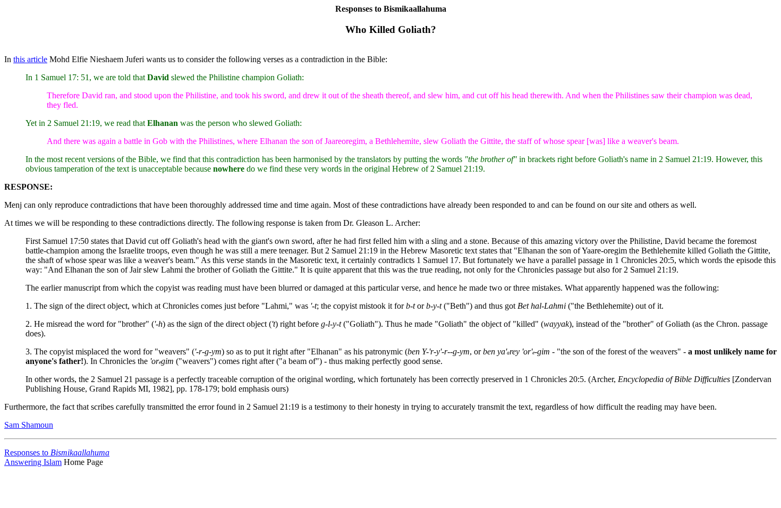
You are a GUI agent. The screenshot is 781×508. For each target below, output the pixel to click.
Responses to (56, 452)
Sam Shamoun (28, 424)
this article (30, 59)
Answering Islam (33, 462)
